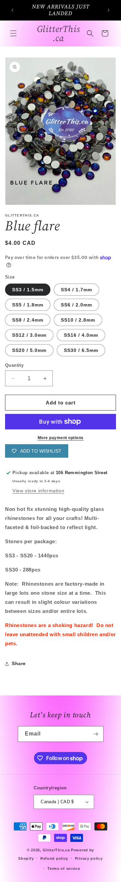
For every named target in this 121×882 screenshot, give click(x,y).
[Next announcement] (108, 10)
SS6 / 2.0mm (76, 304)
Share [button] (19, 663)
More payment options (61, 437)
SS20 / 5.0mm (29, 350)
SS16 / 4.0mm (81, 335)
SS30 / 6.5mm (81, 350)
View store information (38, 490)
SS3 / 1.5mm (27, 289)
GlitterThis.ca (56, 850)
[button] (13, 33)
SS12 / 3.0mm (29, 335)
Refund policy (54, 858)
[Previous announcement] (12, 10)
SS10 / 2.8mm (78, 320)
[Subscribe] (95, 734)
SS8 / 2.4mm (27, 320)
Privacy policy (89, 858)
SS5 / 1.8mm (27, 304)
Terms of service (63, 869)
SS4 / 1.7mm (76, 289)
